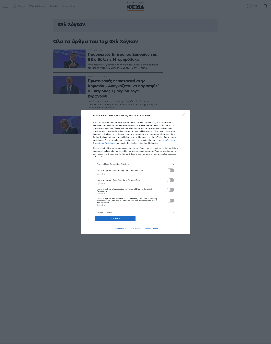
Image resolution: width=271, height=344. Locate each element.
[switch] (170, 170)
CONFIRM (115, 218)
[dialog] (135, 172)
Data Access (135, 228)
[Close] (184, 115)
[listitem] (135, 164)
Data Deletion (119, 228)
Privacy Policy (151, 228)
